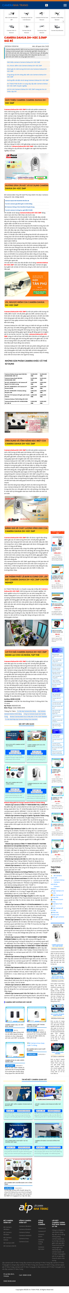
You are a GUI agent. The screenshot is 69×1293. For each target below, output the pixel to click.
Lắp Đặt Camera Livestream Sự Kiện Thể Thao (48, 1104)
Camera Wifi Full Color (56, 699)
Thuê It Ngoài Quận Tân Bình (58, 1053)
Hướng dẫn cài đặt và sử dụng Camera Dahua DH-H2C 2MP (28, 80)
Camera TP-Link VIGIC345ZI (57, 798)
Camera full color (41, 1248)
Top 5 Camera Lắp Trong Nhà (56, 677)
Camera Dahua (24, 1232)
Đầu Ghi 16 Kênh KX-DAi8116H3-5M (57, 604)
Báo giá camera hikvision (56, 685)
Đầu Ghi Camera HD (55, 913)
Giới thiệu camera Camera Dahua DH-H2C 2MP (23, 62)
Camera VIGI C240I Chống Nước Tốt (56, 771)
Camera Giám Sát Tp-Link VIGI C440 (58, 825)
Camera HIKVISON (55, 883)
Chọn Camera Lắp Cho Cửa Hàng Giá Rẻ (36, 745)
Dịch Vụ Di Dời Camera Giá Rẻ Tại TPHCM (15, 745)
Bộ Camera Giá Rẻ (10, 1246)
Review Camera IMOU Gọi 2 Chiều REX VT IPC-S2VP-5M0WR (28, 717)
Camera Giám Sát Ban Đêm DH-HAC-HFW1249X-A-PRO (58, 577)
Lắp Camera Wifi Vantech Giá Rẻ (56, 695)
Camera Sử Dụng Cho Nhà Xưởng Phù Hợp (47, 1141)
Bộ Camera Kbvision (7, 1233)
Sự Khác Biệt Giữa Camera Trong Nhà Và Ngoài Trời (18, 1104)
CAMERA (15, 5)
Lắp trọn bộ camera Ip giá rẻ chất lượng (57, 752)
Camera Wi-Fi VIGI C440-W (58, 851)
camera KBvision (55, 887)
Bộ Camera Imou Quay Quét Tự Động (36, 1049)
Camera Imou (24, 1239)
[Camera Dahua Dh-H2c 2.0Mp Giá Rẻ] (26, 422)
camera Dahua (58, 880)
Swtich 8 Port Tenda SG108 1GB (57, 631)
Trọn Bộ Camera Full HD (57, 740)
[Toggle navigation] (65, 5)
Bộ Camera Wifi (9, 1243)
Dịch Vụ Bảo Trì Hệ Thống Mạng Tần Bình (57, 977)
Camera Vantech (25, 1235)
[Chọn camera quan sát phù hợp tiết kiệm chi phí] (63, 21)
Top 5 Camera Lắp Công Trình (56, 660)
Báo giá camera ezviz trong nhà (56, 669)
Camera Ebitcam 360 (56, 716)
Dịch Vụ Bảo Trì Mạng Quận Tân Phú (57, 1014)
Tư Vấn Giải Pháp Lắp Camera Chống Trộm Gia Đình (21, 719)
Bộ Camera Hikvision (7, 1228)
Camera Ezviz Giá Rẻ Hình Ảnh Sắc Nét (57, 703)
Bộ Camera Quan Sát (56, 877)
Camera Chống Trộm (41, 1242)
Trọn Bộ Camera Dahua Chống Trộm (57, 744)
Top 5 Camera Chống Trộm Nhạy (56, 681)
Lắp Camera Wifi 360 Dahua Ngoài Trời (56, 726)
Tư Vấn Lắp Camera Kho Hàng (26, 711)
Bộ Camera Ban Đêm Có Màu (57, 748)
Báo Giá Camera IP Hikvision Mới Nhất (57, 664)
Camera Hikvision (25, 1226)
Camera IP (42, 1231)
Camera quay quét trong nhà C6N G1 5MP (36, 1025)
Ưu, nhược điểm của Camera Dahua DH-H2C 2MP (24, 66)
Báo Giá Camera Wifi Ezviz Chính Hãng (14, 783)
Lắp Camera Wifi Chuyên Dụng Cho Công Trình (18, 1183)
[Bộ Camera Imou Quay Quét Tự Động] (37, 1044)
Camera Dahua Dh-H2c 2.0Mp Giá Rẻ (36, 784)
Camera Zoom (41, 1235)
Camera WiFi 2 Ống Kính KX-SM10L (56, 549)
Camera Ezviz (24, 1242)
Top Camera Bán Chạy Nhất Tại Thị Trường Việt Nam (16, 1141)
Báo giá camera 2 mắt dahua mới (56, 673)
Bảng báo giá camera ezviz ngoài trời (57, 656)
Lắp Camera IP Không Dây (57, 896)
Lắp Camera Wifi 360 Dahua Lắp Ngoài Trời (56, 712)
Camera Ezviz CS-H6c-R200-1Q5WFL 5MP (15, 1061)
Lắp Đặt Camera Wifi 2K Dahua (57, 720)
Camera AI (42, 1228)
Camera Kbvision (25, 1229)
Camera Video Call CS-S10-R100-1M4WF (14, 1025)
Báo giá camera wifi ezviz (57, 707)
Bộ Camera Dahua (7, 1239)
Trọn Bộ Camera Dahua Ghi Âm (56, 736)
